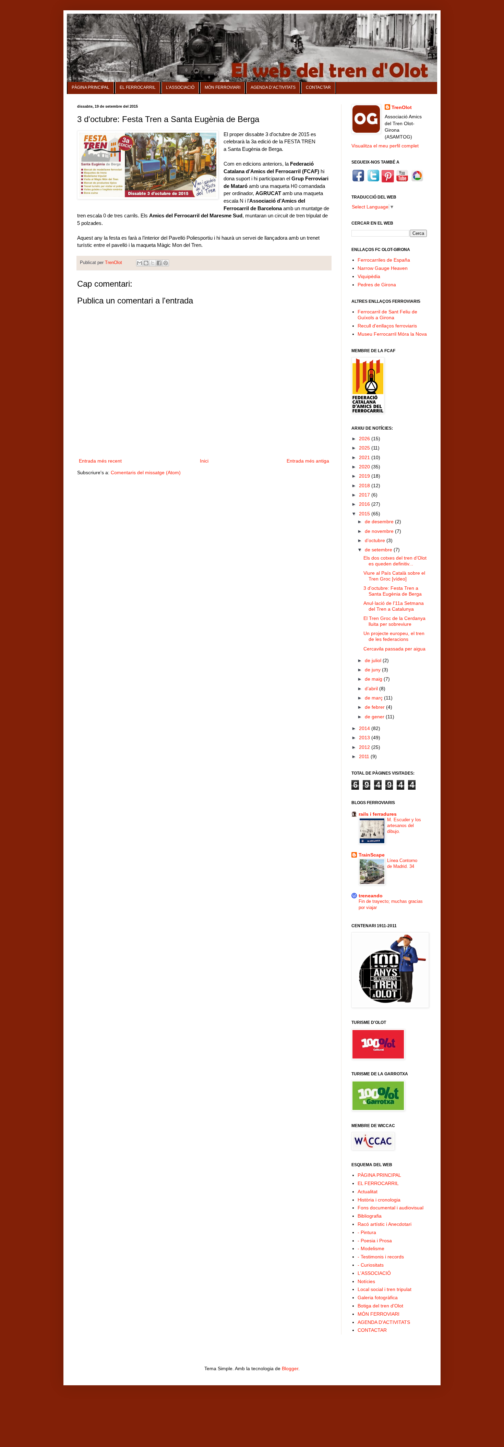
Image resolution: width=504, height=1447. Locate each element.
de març (374, 698)
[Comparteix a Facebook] (159, 263)
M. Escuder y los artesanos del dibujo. (404, 825)
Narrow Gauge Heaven (383, 268)
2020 (365, 466)
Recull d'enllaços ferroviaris (387, 325)
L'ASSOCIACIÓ (374, 1273)
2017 (365, 495)
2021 (365, 457)
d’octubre (375, 540)
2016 (365, 504)
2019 (365, 476)
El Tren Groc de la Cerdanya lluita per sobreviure (394, 621)
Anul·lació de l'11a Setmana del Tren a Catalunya (393, 606)
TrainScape (372, 855)
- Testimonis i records (381, 1256)
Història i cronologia (379, 1200)
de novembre (380, 531)
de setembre (379, 549)
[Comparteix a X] (152, 263)
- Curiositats (371, 1265)
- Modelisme (371, 1248)
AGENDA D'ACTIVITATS (384, 1322)
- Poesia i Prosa (375, 1240)
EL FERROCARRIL (138, 87)
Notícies (366, 1281)
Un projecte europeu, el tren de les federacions (393, 636)
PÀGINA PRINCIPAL (90, 87)
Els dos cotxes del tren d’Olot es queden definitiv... (395, 560)
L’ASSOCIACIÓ (180, 87)
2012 (365, 747)
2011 (365, 756)
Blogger (290, 1368)
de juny (373, 669)
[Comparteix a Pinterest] (165, 263)
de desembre (380, 521)
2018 (365, 485)
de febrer (375, 707)
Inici (204, 461)
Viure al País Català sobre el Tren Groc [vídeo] (394, 576)
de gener (375, 716)
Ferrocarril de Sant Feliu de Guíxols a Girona (387, 314)
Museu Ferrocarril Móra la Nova (392, 334)
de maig (374, 679)
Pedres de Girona (377, 284)
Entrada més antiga (308, 461)
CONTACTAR (318, 87)
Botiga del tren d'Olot (380, 1305)
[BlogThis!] (146, 263)
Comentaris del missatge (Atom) (146, 472)
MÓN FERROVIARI (222, 87)
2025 (365, 448)
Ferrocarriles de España (384, 260)
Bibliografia (370, 1216)
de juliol (374, 660)
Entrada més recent (100, 461)
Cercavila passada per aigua (394, 648)
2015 (365, 513)
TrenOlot (402, 107)
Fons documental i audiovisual (390, 1207)
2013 (365, 737)
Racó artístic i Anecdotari (384, 1224)
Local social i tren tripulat (384, 1289)
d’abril (372, 688)
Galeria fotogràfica (378, 1297)
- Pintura (367, 1232)
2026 (365, 438)
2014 (365, 728)
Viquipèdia (369, 276)
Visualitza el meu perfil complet (385, 145)
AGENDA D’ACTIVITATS (273, 87)
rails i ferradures (378, 814)
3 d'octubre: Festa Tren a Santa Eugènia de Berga (392, 591)
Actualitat (367, 1191)
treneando (371, 895)
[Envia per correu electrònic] (139, 263)
